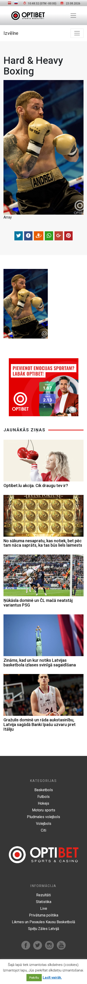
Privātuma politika (43, 915)
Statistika (43, 902)
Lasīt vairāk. (52, 977)
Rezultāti (43, 895)
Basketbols (43, 790)
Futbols (43, 796)
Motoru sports (43, 810)
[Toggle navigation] (73, 15)
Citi (43, 830)
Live (43, 908)
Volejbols (43, 823)
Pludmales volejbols (43, 817)
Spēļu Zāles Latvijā (43, 928)
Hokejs (43, 803)
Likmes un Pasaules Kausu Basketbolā (43, 922)
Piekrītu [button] (34, 977)
